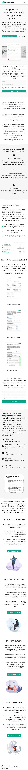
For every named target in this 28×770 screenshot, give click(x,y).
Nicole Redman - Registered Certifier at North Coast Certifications (14, 140)
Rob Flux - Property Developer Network (14, 120)
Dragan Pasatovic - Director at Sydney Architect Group (14, 109)
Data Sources (4, 766)
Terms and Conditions (14, 766)
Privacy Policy (4, 768)
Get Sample (14, 401)
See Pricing (22, 36)
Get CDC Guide (14, 91)
